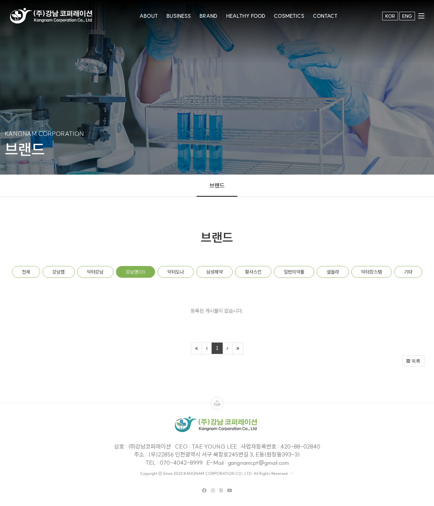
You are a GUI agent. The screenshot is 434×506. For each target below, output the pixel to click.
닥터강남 (95, 272)
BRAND (208, 16)
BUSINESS (178, 16)
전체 (26, 272)
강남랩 (58, 272)
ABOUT (148, 16)
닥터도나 (175, 272)
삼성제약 (214, 272)
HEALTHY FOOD (245, 16)
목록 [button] (415, 360)
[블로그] (221, 490)
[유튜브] (229, 490)
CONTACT (325, 16)
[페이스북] (204, 490)
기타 (408, 272)
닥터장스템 (371, 272)
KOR (390, 16)
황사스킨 (253, 272)
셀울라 (333, 272)
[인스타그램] (213, 490)
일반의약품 (294, 272)
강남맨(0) (135, 272)
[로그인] (291, 473)
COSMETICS (289, 16)
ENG (407, 16)
